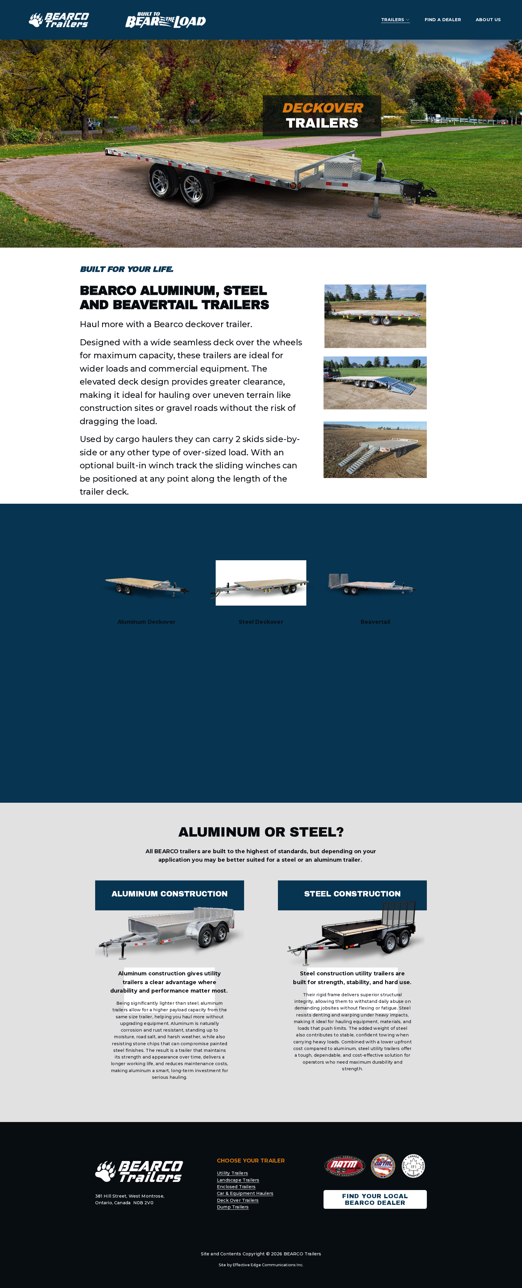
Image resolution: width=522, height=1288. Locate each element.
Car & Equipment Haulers (245, 1193)
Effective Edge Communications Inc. (268, 1265)
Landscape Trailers (238, 1180)
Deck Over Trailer (236, 1200)
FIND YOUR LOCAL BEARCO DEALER (375, 1199)
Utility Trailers (232, 1173)
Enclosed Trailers (236, 1186)
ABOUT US (488, 19)
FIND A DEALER (443, 19)
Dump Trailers (233, 1207)
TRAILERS (392, 19)
